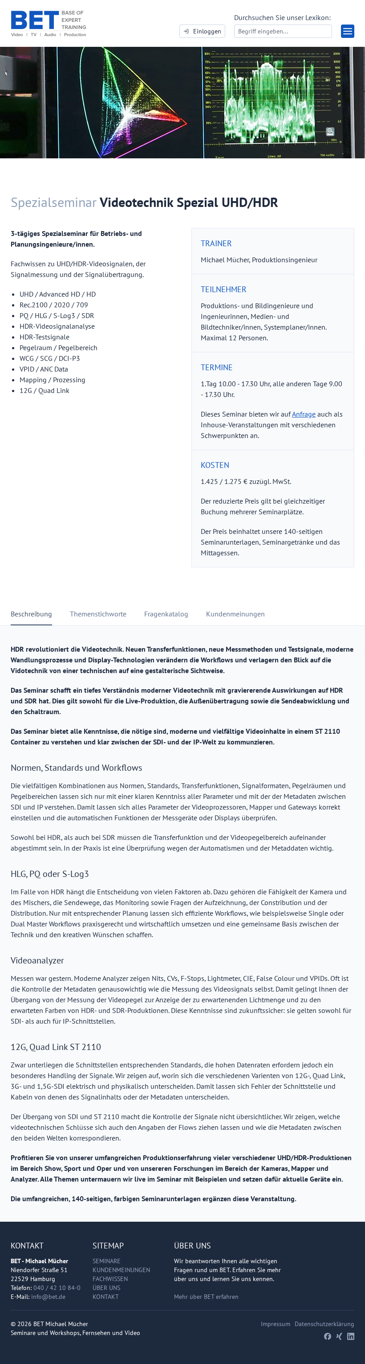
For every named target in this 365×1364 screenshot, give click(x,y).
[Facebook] (327, 1336)
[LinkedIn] (350, 1336)
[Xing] (339, 1336)
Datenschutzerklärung (324, 1324)
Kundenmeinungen (235, 613)
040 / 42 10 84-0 (57, 1288)
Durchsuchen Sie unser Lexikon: (282, 17)
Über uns (106, 1288)
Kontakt (106, 1297)
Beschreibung (31, 613)
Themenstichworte (98, 613)
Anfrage (304, 413)
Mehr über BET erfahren (206, 1297)
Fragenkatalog (166, 613)
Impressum (275, 1324)
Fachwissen (110, 1279)
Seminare (107, 1261)
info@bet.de (48, 1297)
